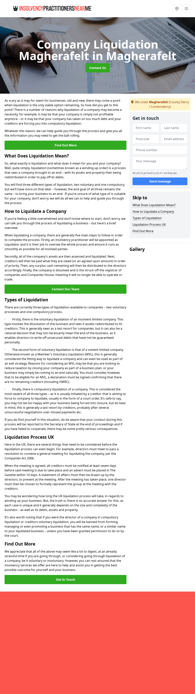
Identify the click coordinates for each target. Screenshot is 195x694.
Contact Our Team (65, 289)
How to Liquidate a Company (153, 211)
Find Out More (66, 145)
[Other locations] (177, 9)
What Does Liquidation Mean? (154, 205)
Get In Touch (65, 579)
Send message (160, 181)
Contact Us (97, 68)
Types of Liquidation (147, 218)
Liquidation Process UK (149, 224)
